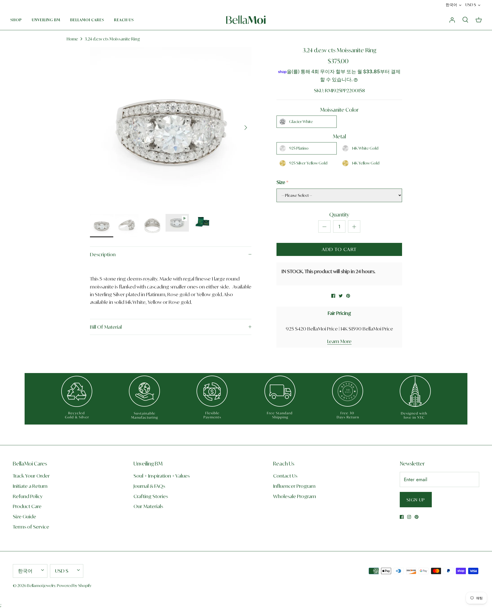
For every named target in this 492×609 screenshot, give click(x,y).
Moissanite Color (339, 110)
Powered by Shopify (74, 585)
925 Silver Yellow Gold (308, 163)
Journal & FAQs (149, 486)
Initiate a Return (30, 486)
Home (72, 39)
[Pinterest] (416, 517)
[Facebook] (402, 517)
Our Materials (148, 506)
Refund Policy (28, 496)
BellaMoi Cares (87, 20)
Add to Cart (339, 249)
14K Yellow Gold (365, 163)
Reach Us (124, 20)
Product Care (27, 506)
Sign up (415, 499)
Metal (339, 136)
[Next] (245, 127)
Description (103, 254)
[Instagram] (409, 517)
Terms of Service (31, 527)
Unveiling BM (46, 20)
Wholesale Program (294, 496)
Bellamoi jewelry (41, 585)
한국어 (451, 4)
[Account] (452, 19)
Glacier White (301, 121)
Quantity (339, 214)
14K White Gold (365, 148)
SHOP (16, 20)
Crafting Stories (151, 496)
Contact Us (285, 476)
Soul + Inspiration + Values (162, 476)
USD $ (470, 4)
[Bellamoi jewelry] (245, 20)
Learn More (339, 341)
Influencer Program (294, 486)
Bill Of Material (106, 327)
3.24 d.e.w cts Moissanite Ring (112, 39)
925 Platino (299, 148)
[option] (170, 127)
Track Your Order (31, 476)
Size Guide (24, 516)
